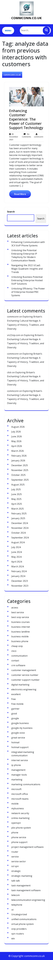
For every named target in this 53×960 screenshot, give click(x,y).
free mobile (17, 703)
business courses (20, 622)
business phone (19, 641)
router (14, 851)
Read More (20, 194)
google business (20, 723)
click (9, 372)
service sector (18, 861)
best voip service (20, 617)
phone (14, 832)
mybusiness (17, 808)
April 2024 (16, 561)
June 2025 (16, 494)
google (15, 718)
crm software (18, 665)
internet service (19, 760)
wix (13, 938)
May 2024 (16, 556)
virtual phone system (22, 924)
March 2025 (17, 508)
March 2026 (17, 450)
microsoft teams (20, 798)
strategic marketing (21, 875)
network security (20, 813)
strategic (16, 871)
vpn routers (17, 933)
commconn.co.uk (26, 18)
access (14, 607)
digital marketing (20, 684)
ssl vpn (15, 866)
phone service (18, 837)
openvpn (16, 822)
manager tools (19, 774)
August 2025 (18, 484)
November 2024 (19, 528)
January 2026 (18, 460)
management (18, 769)
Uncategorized (19, 914)
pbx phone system (21, 827)
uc (12, 909)
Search (11, 211)
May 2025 (16, 499)
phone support (19, 842)
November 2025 (19, 470)
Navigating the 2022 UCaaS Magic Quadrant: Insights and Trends (27, 269)
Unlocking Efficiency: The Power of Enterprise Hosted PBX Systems (28, 292)
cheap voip (17, 646)
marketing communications (25, 784)
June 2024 (16, 552)
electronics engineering (23, 689)
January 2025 (18, 518)
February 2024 (19, 571)
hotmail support (20, 747)
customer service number (24, 675)
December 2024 (19, 523)
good (14, 713)
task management (21, 885)
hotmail (15, 742)
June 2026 (16, 436)
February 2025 (19, 513)
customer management (23, 670)
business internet (20, 626)
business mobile (20, 636)
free (13, 699)
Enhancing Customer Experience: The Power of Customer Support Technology (26, 119)
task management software (26, 890)
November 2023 (19, 585)
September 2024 (20, 537)
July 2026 (16, 431)
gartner (15, 708)
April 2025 (16, 503)
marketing (16, 779)
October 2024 (18, 532)
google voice (18, 732)
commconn (38, 135)
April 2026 (16, 446)
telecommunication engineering (28, 899)
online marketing (20, 818)
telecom (15, 895)
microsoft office (19, 794)
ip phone (16, 765)
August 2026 (18, 426)
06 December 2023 (13, 137)
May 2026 (16, 441)
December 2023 (19, 580)
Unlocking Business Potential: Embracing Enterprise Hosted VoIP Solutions (27, 280)
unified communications (23, 919)
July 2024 (16, 547)
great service (18, 737)
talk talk (15, 880)
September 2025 (20, 479)
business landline (20, 631)
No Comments (26, 135)
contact (15, 660)
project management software (27, 847)
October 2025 (18, 475)
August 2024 (18, 542)
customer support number (25, 679)
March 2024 (17, 566)
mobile (15, 803)
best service (17, 612)
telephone (16, 904)
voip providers (19, 928)
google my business (22, 728)
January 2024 (18, 576)
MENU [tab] (8, 30)
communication (19, 655)
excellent (16, 694)
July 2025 (16, 489)
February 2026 (19, 455)
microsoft (16, 789)
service (15, 856)
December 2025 (19, 465)
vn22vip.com (13, 335)
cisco (13, 650)
